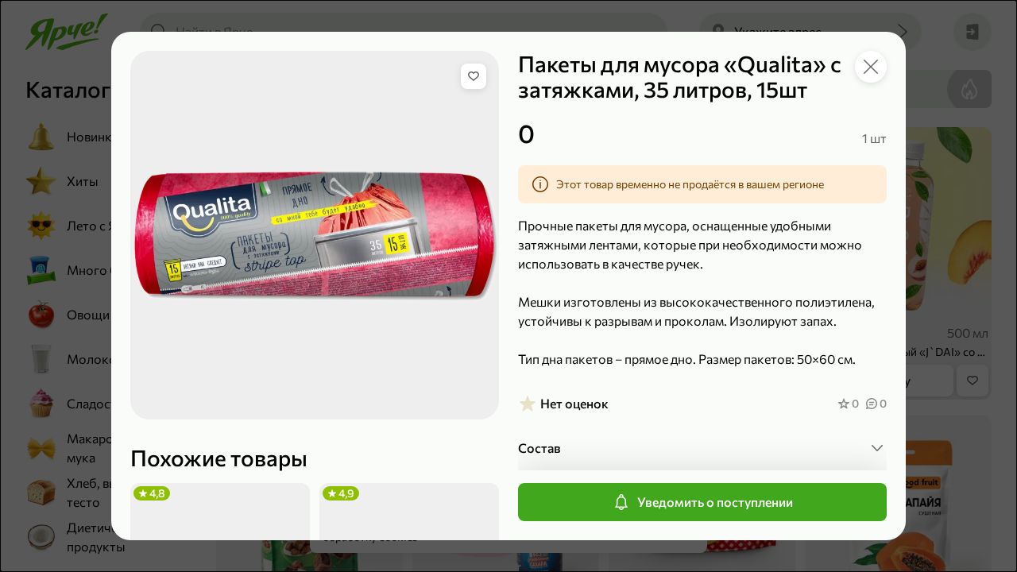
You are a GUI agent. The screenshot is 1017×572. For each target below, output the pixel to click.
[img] (473, 76)
